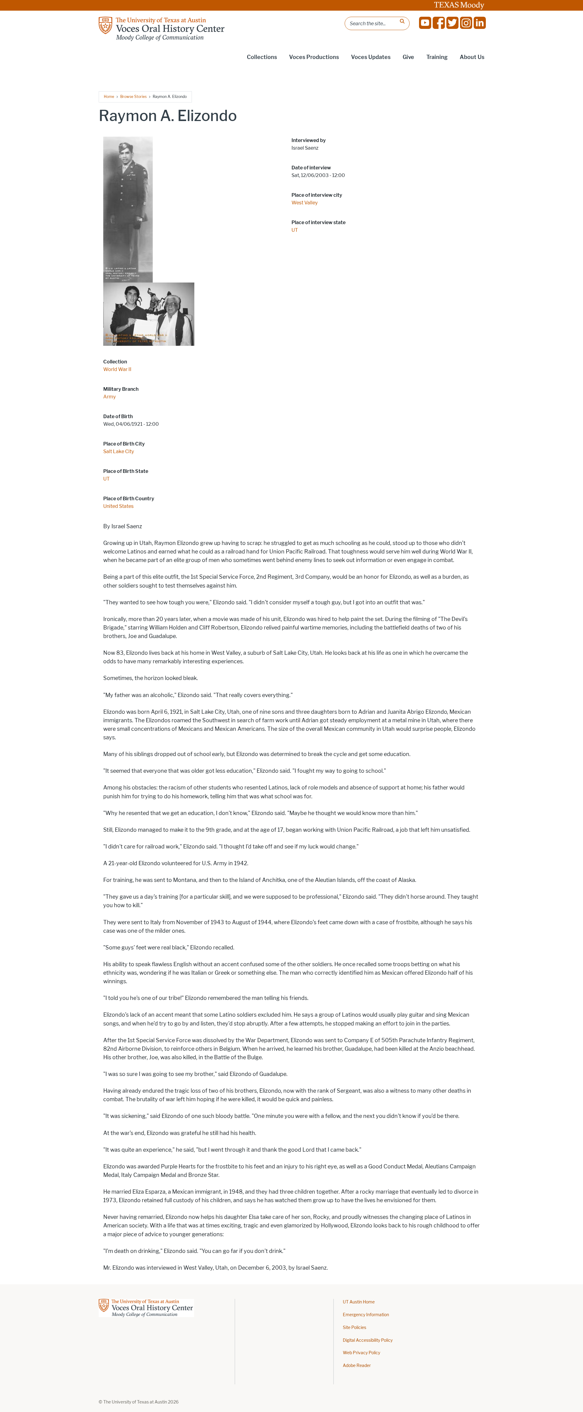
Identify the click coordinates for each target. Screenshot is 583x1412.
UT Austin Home (359, 1302)
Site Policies (354, 1327)
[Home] (162, 29)
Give (408, 57)
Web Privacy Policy (361, 1352)
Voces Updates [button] (370, 57)
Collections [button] (262, 57)
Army (109, 397)
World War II (117, 369)
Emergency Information (366, 1314)
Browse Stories (133, 96)
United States (118, 506)
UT (106, 479)
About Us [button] (472, 57)
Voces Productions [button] (314, 57)
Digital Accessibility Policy (368, 1340)
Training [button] (437, 57)
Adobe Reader (357, 1365)
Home (109, 96)
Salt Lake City (118, 451)
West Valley (305, 203)
